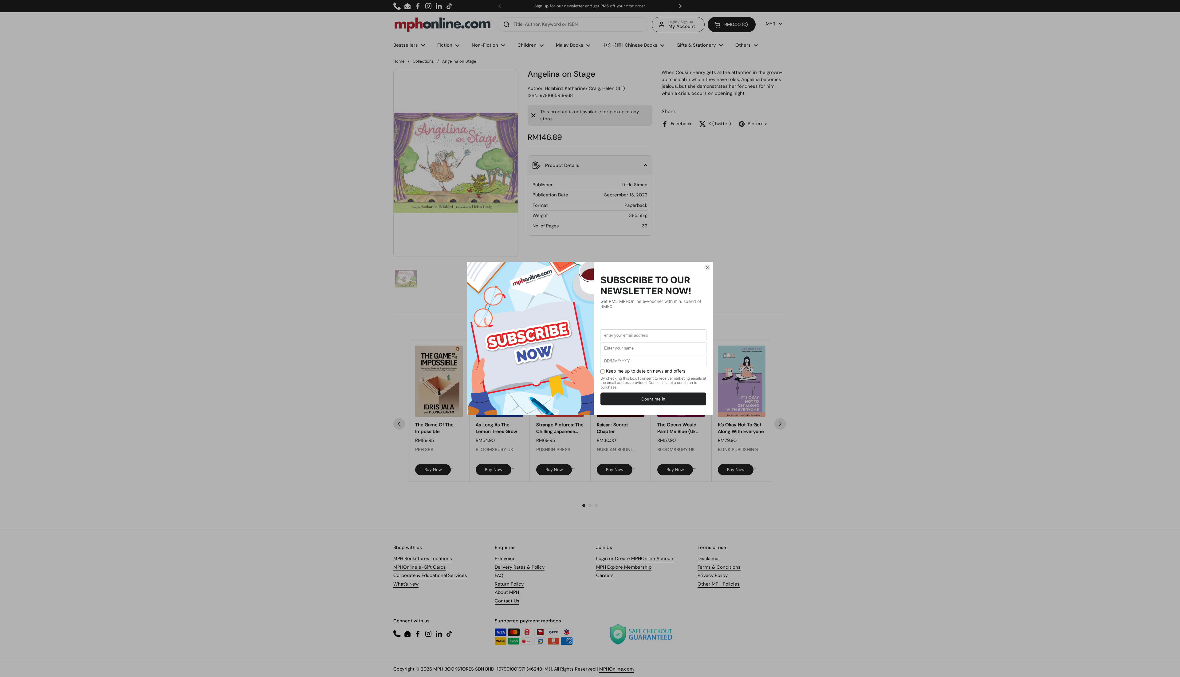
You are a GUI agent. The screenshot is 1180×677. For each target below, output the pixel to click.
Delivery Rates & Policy (520, 567)
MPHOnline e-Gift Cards (419, 567)
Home (398, 61)
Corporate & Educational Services (430, 575)
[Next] (780, 424)
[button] (732, 24)
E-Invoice (505, 558)
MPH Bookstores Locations (422, 558)
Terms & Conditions (719, 567)
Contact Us (507, 601)
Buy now (433, 469)
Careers (605, 575)
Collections (423, 61)
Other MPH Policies (719, 584)
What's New (406, 584)
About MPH (507, 592)
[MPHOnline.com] (442, 24)
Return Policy (509, 584)
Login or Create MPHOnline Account (635, 558)
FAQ (499, 575)
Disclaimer (709, 558)
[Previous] (399, 424)
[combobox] (572, 24)
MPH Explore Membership (623, 567)
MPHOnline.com (616, 669)
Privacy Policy (713, 575)
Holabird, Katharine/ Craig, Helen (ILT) (585, 88)
